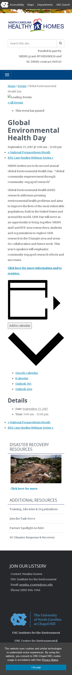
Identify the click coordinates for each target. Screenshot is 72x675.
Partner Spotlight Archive (27, 528)
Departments (45, 4)
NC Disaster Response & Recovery (32, 537)
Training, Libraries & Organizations (34, 509)
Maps (30, 4)
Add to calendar (19, 325)
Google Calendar (26, 373)
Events (22, 86)
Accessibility (17, 4)
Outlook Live (23, 389)
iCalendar (21, 378)
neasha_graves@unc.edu (36, 584)
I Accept (36, 667)
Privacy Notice (50, 659)
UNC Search (63, 4)
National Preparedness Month (29, 152)
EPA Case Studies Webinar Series (30, 157)
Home (12, 86)
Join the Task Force (22, 518)
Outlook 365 (23, 383)
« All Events (15, 102)
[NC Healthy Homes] (36, 25)
